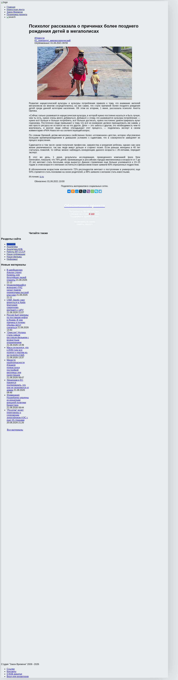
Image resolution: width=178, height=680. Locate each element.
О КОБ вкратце (14, 674)
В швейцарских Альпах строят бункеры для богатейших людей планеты (16, 275)
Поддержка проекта (17, 14)
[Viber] (88, 191)
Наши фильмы (14, 257)
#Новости (39, 38)
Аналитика (12, 247)
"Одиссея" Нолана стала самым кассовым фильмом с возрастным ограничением (18, 337)
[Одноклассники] (73, 191)
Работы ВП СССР (16, 252)
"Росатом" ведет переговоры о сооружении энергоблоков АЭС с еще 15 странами (17, 415)
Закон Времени (15, 12)
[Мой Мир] (76, 191)
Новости (11, 244)
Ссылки (11, 669)
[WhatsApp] (92, 191)
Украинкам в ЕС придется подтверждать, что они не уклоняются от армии (18, 385)
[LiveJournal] (84, 191)
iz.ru (42, 176)
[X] (80, 191)
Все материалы (15, 430)
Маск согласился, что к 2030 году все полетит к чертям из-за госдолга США (18, 351)
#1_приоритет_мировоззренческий (52, 40)
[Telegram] (100, 191)
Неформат (12, 259)
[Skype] (96, 191)
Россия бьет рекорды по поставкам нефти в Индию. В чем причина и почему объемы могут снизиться (18, 321)
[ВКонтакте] (69, 191)
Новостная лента (15, 9)
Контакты (11, 671)
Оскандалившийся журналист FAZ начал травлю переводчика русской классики (18, 290)
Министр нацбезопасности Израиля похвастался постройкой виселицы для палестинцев (16, 367)
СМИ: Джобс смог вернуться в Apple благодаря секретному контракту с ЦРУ (16, 305)
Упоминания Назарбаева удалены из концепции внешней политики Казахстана (18, 400)
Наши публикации (16, 254)
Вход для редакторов (18, 676)
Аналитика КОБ (15, 249)
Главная (11, 7)
